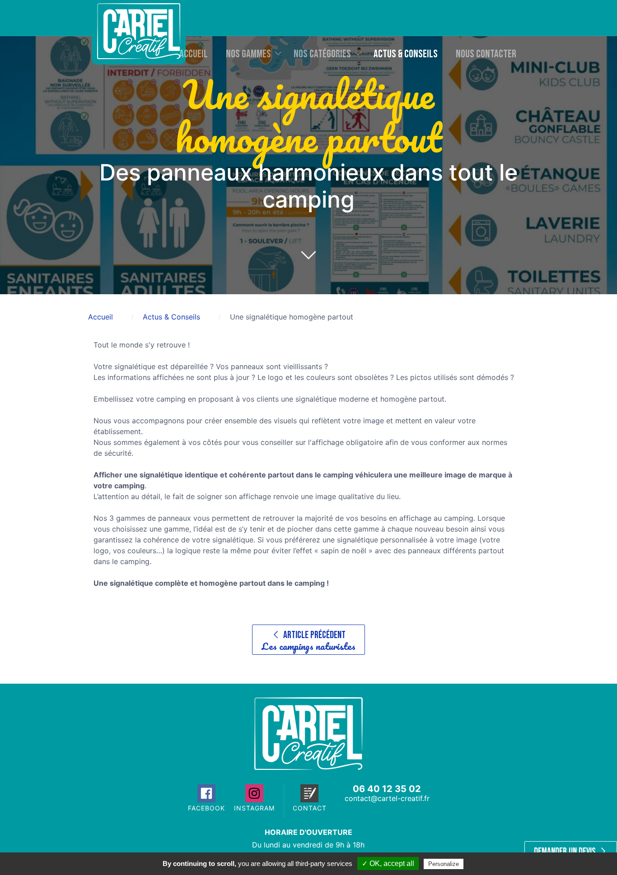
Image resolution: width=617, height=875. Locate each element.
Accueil (193, 53)
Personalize (443, 864)
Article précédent (308, 641)
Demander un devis (566, 852)
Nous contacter (486, 53)
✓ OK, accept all (388, 863)
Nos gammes (248, 53)
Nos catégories (322, 53)
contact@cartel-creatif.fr (387, 798)
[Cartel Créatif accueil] (308, 767)
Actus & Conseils (406, 53)
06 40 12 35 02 (387, 788)
